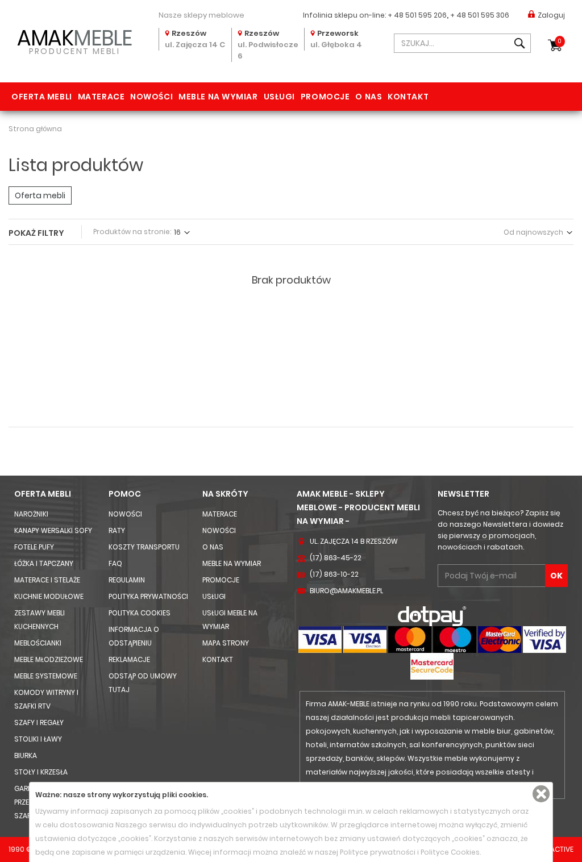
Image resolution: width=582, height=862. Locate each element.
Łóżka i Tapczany (43, 563)
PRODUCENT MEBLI (74, 40)
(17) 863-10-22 (334, 574)
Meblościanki (37, 643)
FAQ (115, 563)
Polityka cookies (140, 613)
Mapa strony (225, 643)
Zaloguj (551, 15)
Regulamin (127, 580)
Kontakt (408, 96)
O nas (368, 96)
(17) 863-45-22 (335, 558)
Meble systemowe (45, 676)
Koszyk (560, 41)
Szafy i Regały (39, 722)
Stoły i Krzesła (41, 772)
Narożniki (31, 514)
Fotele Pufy (34, 547)
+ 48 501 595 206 (417, 15)
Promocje (325, 96)
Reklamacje (129, 659)
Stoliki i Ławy (38, 739)
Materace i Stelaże (47, 580)
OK (556, 575)
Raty (117, 530)
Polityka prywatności (148, 596)
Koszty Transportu (144, 547)
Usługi (279, 96)
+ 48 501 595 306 (479, 15)
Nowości (151, 96)
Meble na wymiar (217, 96)
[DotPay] (432, 616)
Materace (101, 96)
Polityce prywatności (377, 852)
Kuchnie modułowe (49, 596)
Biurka (25, 755)
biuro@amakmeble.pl (346, 591)
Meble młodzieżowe (48, 659)
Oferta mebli (41, 96)
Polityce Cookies (450, 852)
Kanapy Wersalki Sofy (53, 530)
